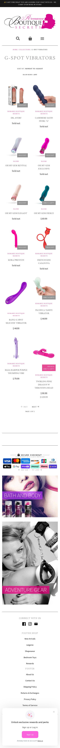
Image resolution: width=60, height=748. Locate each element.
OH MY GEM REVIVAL (16, 166)
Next (34, 407)
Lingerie (30, 645)
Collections (24, 50)
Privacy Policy (30, 699)
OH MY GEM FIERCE (44, 214)
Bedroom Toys (30, 657)
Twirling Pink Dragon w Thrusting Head (44, 385)
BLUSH (16, 161)
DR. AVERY (16, 118)
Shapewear (30, 651)
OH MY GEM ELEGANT (16, 214)
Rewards (30, 663)
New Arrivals (30, 638)
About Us (30, 674)
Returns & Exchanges (30, 693)
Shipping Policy (30, 686)
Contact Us (30, 680)
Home (15, 50)
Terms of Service (30, 705)
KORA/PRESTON (16, 260)
